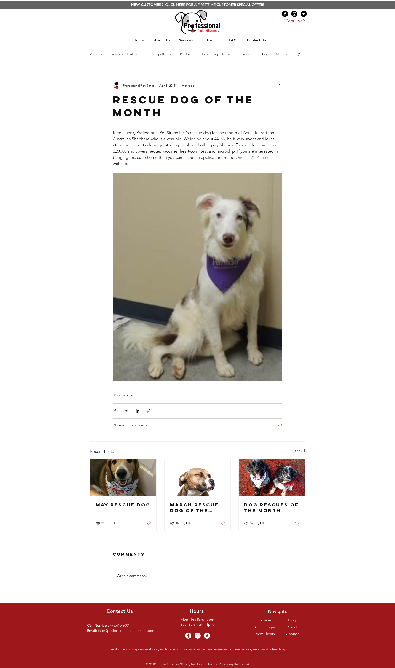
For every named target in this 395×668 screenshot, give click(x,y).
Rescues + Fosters (124, 54)
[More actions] (279, 85)
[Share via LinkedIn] (137, 411)
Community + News (216, 54)
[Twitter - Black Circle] (304, 14)
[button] (299, 54)
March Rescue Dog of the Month (194, 507)
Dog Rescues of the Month (271, 507)
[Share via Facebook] (115, 411)
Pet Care (186, 54)
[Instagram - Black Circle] (294, 14)
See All (300, 451)
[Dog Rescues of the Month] (272, 477)
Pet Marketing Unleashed (231, 664)
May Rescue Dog (123, 505)
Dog (264, 54)
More (279, 54)
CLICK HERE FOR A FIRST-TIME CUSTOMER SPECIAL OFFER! (214, 5)
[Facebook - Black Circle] (285, 14)
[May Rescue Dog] (123, 477)
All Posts (96, 54)
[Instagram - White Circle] (198, 636)
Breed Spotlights (159, 54)
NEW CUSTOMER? (147, 5)
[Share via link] (149, 411)
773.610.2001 (120, 625)
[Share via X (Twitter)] (126, 411)
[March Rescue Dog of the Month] (198, 477)
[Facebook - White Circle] (188, 636)
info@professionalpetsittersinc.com (126, 630)
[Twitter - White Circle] (207, 636)
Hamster (245, 54)
